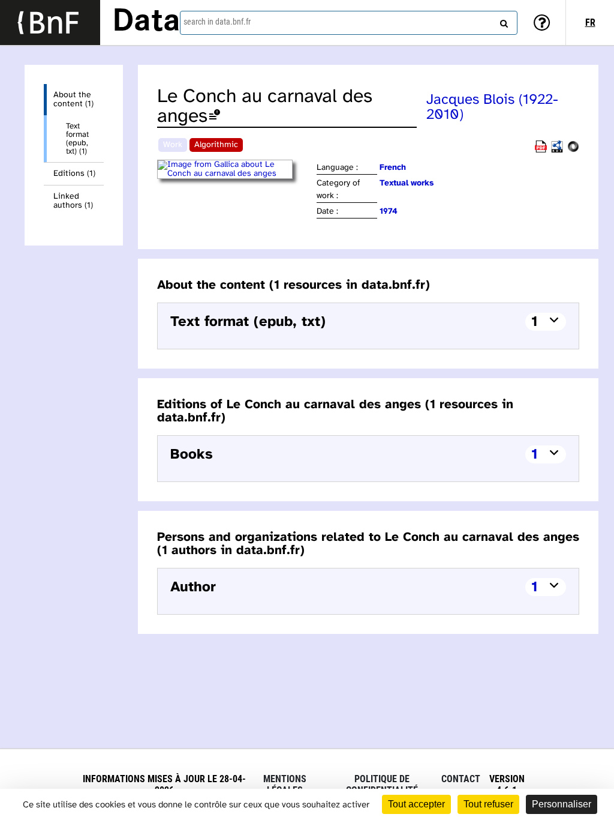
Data (146, 22)
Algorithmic (216, 144)
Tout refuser (488, 804)
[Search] (502, 21)
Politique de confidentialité (382, 784)
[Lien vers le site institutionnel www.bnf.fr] (50, 22)
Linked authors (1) (73, 201)
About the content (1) (73, 100)
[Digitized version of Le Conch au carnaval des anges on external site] (236, 173)
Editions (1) (74, 173)
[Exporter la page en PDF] (541, 150)
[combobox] (348, 23)
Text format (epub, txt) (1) (77, 138)
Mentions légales (284, 784)
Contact (460, 779)
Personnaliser (561, 804)
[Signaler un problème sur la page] (214, 117)
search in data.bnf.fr (217, 21)
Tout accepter (416, 804)
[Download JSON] (573, 150)
